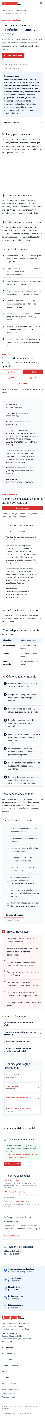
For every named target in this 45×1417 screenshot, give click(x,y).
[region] (22, 653)
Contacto (5, 1377)
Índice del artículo (11, 122)
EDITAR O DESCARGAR (13, 55)
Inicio (3, 10)
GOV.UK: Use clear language (15, 1192)
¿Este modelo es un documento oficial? (18, 1023)
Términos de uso (8, 1397)
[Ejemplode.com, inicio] (16, 3)
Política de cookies (9, 1393)
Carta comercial (21, 10)
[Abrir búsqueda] (35, 3)
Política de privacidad (10, 1389)
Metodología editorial (12, 1236)
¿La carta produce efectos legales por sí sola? (20, 1033)
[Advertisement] (22, 172)
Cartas (10, 10)
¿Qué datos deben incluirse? (17, 1041)
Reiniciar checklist (14, 915)
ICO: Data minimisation (13, 1180)
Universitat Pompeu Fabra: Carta (16, 1201)
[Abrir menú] (41, 3)
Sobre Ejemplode (8, 1353)
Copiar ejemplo (24, 508)
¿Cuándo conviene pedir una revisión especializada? (17, 1049)
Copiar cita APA (13, 1164)
